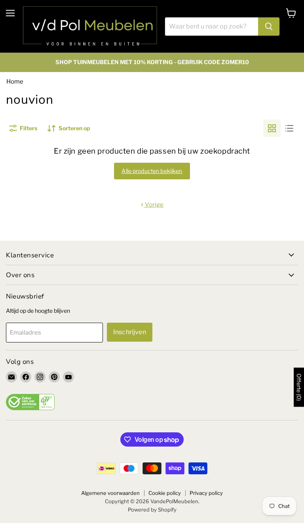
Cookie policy (164, 493)
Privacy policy (206, 493)
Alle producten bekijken (152, 170)
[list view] (289, 128)
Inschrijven (129, 332)
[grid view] (272, 128)
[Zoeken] (268, 26)
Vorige (153, 204)
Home (14, 81)
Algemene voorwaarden (110, 493)
